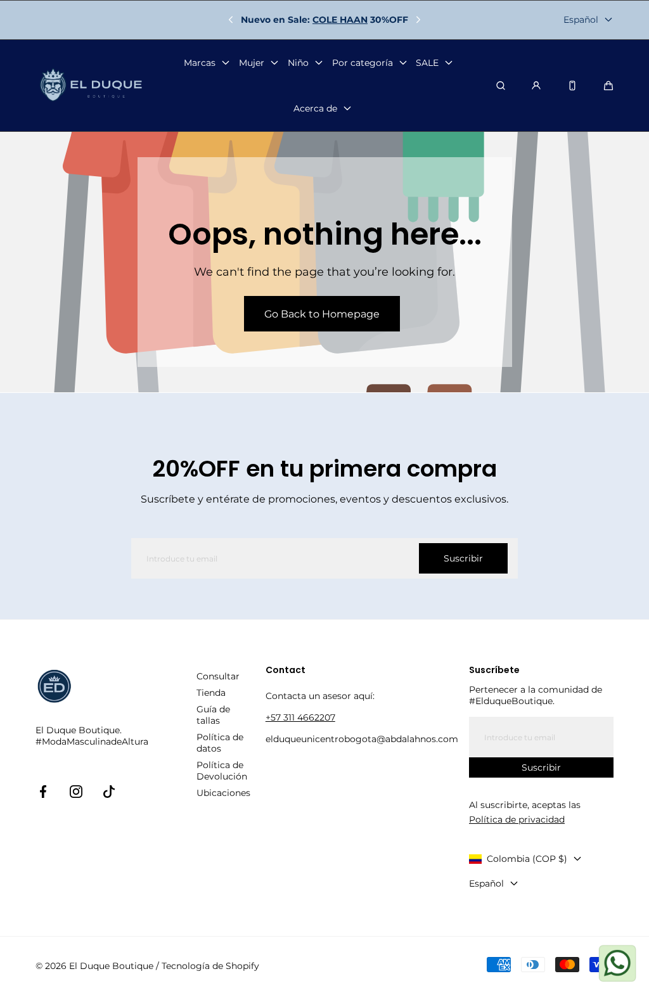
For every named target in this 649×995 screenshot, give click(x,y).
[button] (608, 85)
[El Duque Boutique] (90, 85)
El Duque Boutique (111, 966)
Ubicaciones (223, 793)
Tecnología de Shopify (210, 966)
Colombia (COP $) (527, 858)
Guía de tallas (213, 714)
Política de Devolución (221, 770)
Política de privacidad (517, 819)
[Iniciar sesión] (536, 85)
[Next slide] (418, 20)
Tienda (211, 692)
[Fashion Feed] (572, 85)
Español (580, 19)
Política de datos (219, 742)
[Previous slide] (231, 20)
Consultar (218, 676)
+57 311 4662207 (300, 717)
